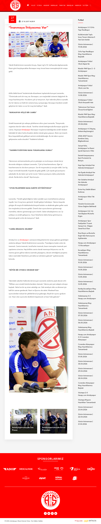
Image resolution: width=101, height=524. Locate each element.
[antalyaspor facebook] (45, 513)
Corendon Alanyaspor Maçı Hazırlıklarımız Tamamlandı (86, 347)
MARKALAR (54, 5)
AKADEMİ (46, 5)
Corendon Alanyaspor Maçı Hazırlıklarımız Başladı (86, 385)
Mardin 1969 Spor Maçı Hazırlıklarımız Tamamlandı (86, 78)
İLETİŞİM (85, 5)
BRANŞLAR (70, 5)
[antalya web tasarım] (78, 521)
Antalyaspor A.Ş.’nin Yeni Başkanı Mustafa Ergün (86, 213)
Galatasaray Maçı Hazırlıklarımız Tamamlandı (84, 305)
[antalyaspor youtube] (55, 513)
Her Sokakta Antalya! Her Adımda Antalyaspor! (86, 182)
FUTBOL (39, 5)
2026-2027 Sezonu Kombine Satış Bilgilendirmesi (85, 138)
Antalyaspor (26, 130)
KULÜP (33, 5)
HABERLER (78, 5)
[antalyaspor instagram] (52, 513)
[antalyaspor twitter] (48, 513)
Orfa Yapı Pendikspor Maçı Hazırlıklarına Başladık (86, 54)
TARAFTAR (62, 5)
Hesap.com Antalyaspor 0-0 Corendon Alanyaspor (87, 337)
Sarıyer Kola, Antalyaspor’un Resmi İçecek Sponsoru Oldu (86, 148)
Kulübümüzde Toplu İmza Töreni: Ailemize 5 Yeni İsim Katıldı (86, 37)
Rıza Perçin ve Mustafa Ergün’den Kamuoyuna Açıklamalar (86, 235)
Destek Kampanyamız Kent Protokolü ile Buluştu (86, 158)
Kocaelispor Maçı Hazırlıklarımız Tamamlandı (84, 252)
